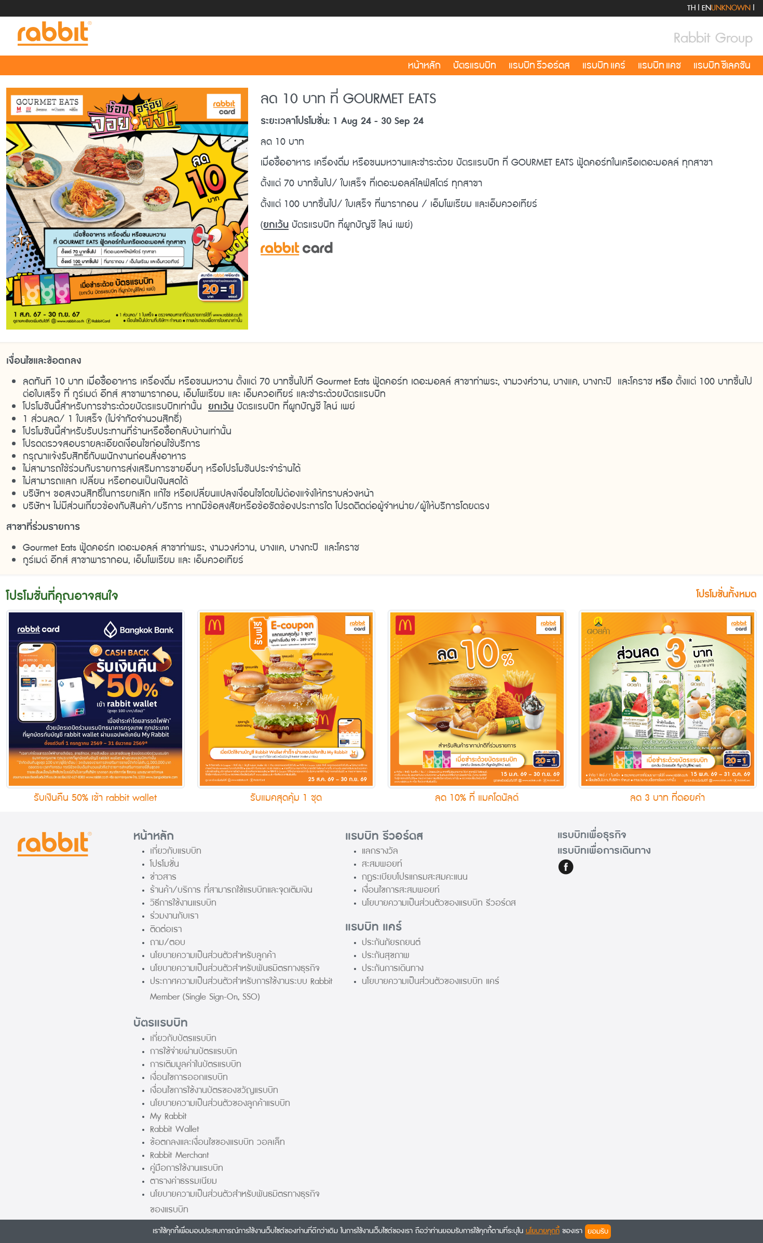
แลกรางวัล (380, 850)
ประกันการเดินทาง (393, 968)
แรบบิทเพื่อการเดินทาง (604, 850)
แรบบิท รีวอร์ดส (539, 65)
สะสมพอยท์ (382, 863)
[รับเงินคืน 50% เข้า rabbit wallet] (95, 699)
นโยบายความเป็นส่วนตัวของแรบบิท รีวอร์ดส (439, 902)
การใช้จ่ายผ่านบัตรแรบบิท (193, 1051)
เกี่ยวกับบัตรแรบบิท (183, 1038)
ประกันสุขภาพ (386, 955)
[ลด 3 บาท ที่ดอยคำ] (668, 699)
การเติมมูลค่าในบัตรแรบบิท (195, 1064)
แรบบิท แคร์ (603, 65)
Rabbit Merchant (179, 1155)
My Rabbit (168, 1116)
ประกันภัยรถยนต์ (391, 942)
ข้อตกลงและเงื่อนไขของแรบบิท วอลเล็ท (217, 1142)
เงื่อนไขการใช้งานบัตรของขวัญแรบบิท (214, 1090)
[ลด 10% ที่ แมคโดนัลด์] (477, 699)
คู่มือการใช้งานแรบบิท (186, 1168)
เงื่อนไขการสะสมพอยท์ (401, 889)
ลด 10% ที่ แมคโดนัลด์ (477, 797)
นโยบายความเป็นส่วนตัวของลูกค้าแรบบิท (220, 1103)
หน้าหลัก (424, 65)
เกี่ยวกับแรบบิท (175, 850)
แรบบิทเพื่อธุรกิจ (591, 835)
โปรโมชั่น (164, 863)
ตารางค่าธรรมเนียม (183, 1181)
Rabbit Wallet (174, 1129)
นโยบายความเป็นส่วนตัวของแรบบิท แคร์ (430, 981)
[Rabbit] (53, 34)
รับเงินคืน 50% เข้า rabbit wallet (95, 797)
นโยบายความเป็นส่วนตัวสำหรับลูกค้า (213, 955)
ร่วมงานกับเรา (174, 915)
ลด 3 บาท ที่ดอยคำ (667, 797)
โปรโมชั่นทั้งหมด (727, 594)
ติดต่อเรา (166, 929)
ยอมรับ (598, 1231)
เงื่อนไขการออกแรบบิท (189, 1077)
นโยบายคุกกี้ (543, 1230)
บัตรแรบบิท (474, 65)
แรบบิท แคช (659, 65)
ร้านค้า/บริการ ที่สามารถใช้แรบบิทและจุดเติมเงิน (231, 889)
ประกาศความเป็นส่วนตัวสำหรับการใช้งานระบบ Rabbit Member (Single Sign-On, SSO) (241, 989)
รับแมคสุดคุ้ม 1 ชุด (286, 797)
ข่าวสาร (163, 876)
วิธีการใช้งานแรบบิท (183, 902)
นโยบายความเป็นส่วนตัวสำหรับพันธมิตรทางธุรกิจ (235, 968)
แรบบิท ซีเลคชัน (722, 65)
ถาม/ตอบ (167, 942)
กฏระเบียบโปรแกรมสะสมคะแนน (415, 876)
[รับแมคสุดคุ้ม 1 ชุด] (286, 699)
